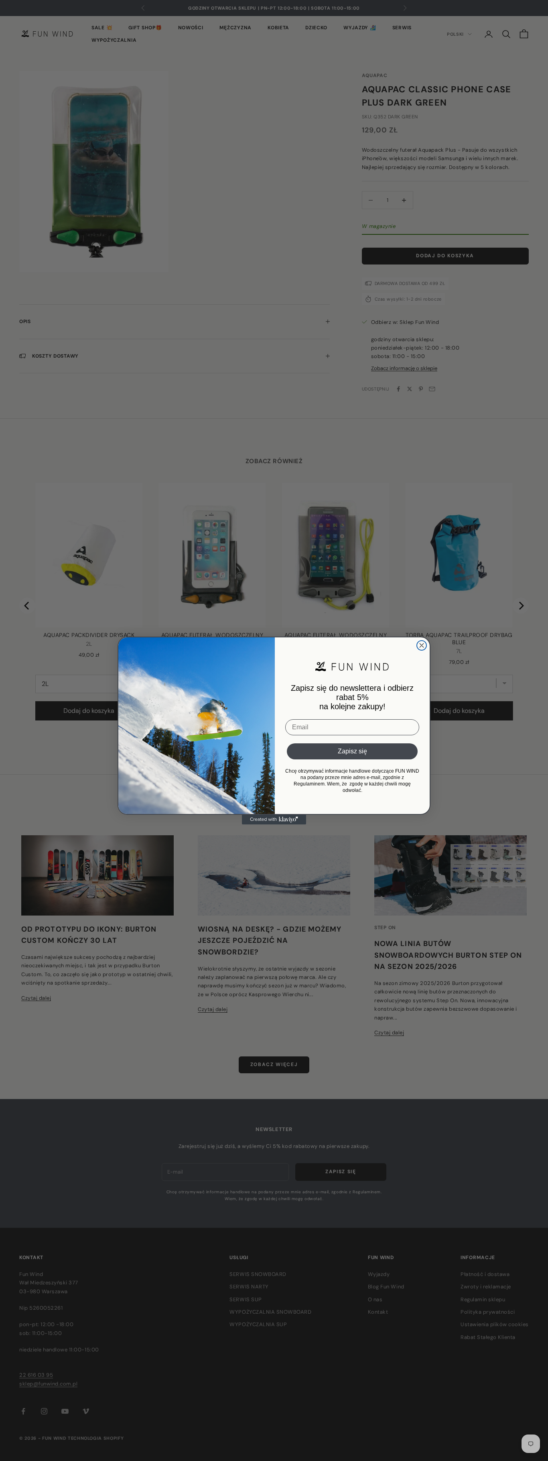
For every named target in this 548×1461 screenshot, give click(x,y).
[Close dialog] (421, 645)
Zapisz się (352, 751)
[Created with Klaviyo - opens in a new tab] (274, 819)
